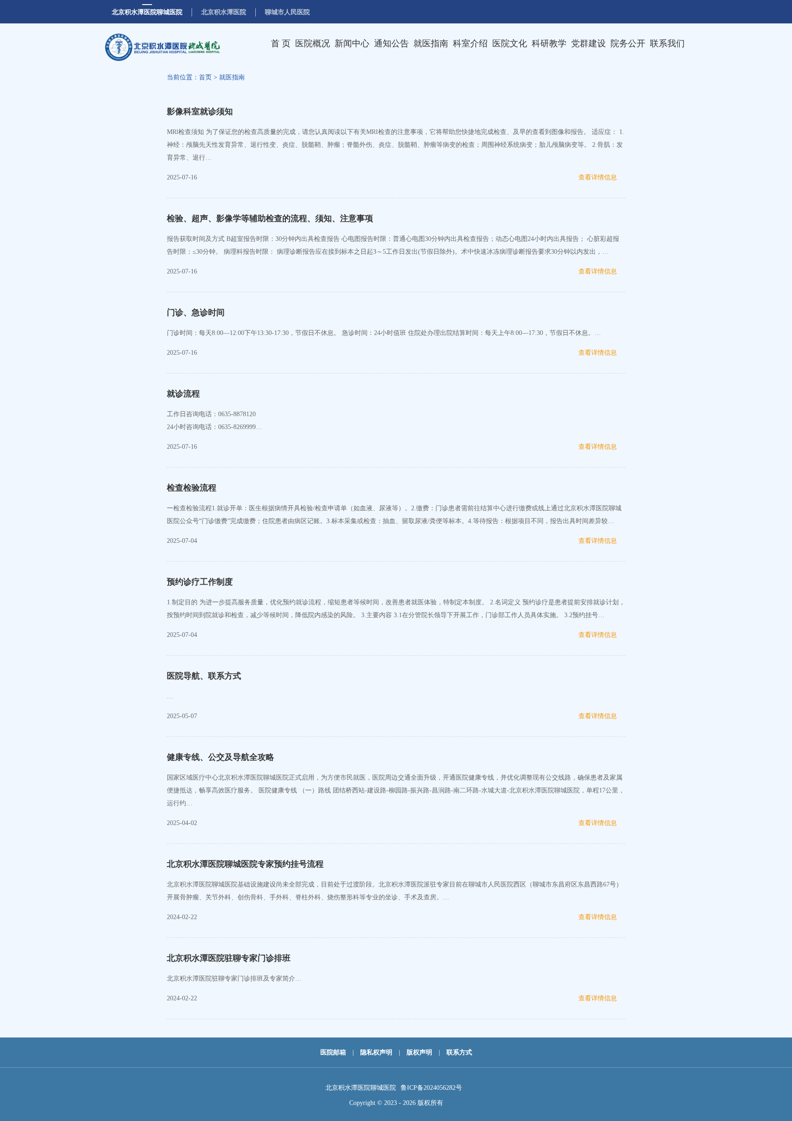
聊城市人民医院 (287, 12)
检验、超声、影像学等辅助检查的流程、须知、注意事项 (270, 218)
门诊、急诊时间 (196, 312)
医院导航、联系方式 (204, 675)
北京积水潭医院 (223, 12)
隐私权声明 (376, 1052)
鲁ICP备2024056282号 (431, 1087)
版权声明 (419, 1052)
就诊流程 (183, 393)
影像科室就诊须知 (200, 111)
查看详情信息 (597, 177)
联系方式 (459, 1052)
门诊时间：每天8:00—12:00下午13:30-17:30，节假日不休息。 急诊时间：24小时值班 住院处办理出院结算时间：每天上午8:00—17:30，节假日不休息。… (384, 332)
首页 (205, 77)
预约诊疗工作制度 (200, 581)
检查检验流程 (191, 487)
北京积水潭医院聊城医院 (147, 12)
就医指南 (232, 77)
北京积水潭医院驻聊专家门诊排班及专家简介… (234, 978)
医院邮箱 (333, 1052)
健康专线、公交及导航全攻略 (220, 757)
